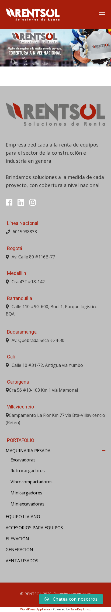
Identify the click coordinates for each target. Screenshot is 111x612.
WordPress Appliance (35, 609)
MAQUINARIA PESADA (28, 451)
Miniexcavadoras (27, 504)
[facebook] (9, 202)
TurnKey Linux (81, 609)
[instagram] (32, 202)
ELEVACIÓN (17, 539)
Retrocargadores (28, 471)
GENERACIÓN (19, 550)
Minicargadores (26, 493)
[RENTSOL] (33, 14)
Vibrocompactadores (32, 482)
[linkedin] (21, 202)
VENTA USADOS (22, 561)
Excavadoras (23, 460)
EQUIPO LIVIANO (23, 517)
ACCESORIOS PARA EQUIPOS (34, 528)
